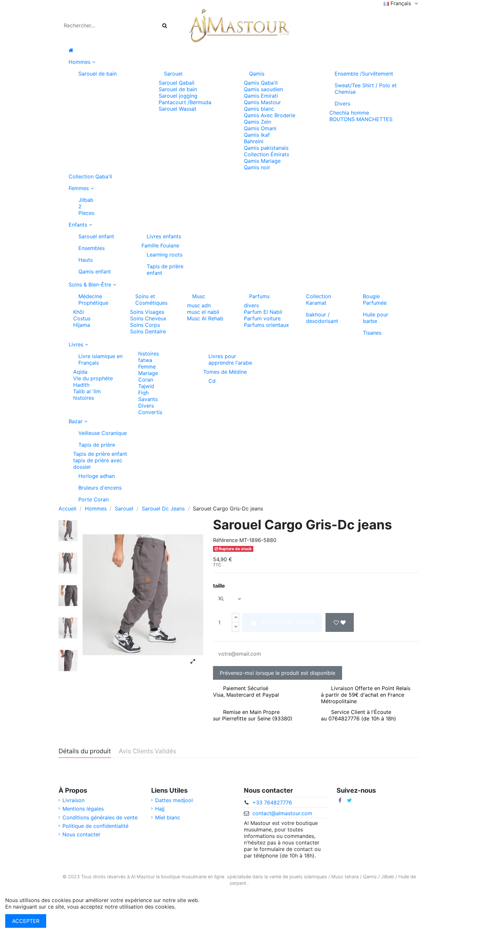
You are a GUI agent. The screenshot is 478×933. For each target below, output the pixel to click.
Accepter (25, 921)
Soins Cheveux (148, 318)
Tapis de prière (96, 444)
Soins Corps (145, 325)
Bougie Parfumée (375, 299)
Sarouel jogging (178, 95)
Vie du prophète (93, 378)
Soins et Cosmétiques (151, 299)
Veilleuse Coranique (102, 433)
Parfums (259, 296)
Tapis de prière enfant (165, 269)
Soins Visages (147, 312)
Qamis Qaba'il (261, 82)
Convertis (150, 412)
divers (251, 305)
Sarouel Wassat (177, 108)
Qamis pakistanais (266, 148)
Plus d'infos (191, 906)
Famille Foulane (160, 245)
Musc (198, 296)
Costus (81, 318)
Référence (225, 540)
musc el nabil (203, 312)
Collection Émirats (266, 154)
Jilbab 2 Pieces (86, 206)
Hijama (81, 325)
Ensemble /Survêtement (364, 73)
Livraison (73, 800)
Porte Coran (93, 499)
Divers (342, 103)
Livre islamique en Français (100, 359)
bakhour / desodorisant (322, 317)
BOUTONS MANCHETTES (360, 119)
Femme (147, 366)
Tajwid (146, 386)
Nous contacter (81, 834)
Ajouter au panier (287, 622)
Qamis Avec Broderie (269, 115)
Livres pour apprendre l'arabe (230, 359)
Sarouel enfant (96, 236)
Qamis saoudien (263, 89)
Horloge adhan (96, 476)
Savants (148, 399)
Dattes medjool (174, 800)
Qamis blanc (259, 108)
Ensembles (91, 248)
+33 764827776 (272, 802)
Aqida (80, 372)
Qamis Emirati (261, 95)
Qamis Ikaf (257, 135)
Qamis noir (257, 167)
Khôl (78, 312)
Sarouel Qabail (176, 82)
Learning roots (164, 254)
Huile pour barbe (375, 317)
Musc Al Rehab (205, 318)
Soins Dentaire (148, 331)
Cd (212, 381)
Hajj (160, 808)
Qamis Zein (257, 121)
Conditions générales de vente (100, 817)
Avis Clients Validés (147, 751)
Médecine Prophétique (93, 299)
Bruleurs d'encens (100, 487)
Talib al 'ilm (87, 391)
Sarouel (173, 73)
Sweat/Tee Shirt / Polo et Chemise (366, 88)
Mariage (148, 373)
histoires (83, 398)
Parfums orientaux (266, 325)
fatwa (145, 360)
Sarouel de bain (97, 73)
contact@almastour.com (282, 813)
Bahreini (253, 141)
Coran (145, 379)
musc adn (199, 305)
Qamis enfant (94, 271)
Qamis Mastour (262, 102)
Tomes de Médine (225, 372)
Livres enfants (164, 236)
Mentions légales (83, 808)
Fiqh (143, 392)
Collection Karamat (318, 299)
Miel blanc (167, 817)
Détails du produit (85, 751)
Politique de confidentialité (95, 826)
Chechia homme (349, 112)
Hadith (81, 385)
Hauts (85, 260)
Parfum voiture (262, 318)
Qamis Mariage (262, 161)
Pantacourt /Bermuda (185, 102)
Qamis (256, 73)
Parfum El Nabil (263, 312)
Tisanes (372, 332)
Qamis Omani (260, 128)
